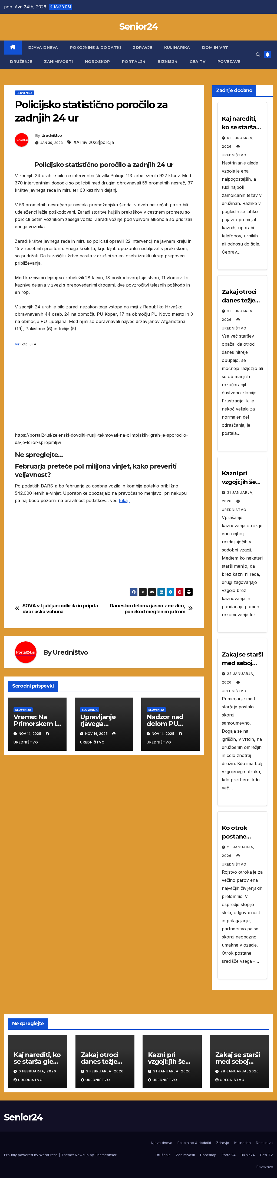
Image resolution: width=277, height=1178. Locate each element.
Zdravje (142, 47)
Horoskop (97, 61)
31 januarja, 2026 (172, 1071)
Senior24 (138, 26)
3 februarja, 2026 (105, 1071)
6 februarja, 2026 (37, 1071)
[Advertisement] (104, 394)
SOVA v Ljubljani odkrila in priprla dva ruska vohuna (60, 608)
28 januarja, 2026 (239, 1071)
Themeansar (105, 1155)
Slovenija (24, 93)
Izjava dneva (43, 47)
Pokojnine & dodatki (95, 47)
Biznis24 (168, 61)
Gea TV (198, 61)
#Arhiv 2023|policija (94, 142)
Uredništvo (51, 135)
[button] (258, 54)
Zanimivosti (58, 61)
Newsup (82, 1155)
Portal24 (134, 61)
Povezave (228, 61)
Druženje (21, 61)
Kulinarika (177, 47)
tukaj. (124, 500)
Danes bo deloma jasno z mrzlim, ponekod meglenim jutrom (148, 608)
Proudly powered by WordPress (31, 1155)
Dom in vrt (215, 47)
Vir (17, 344)
